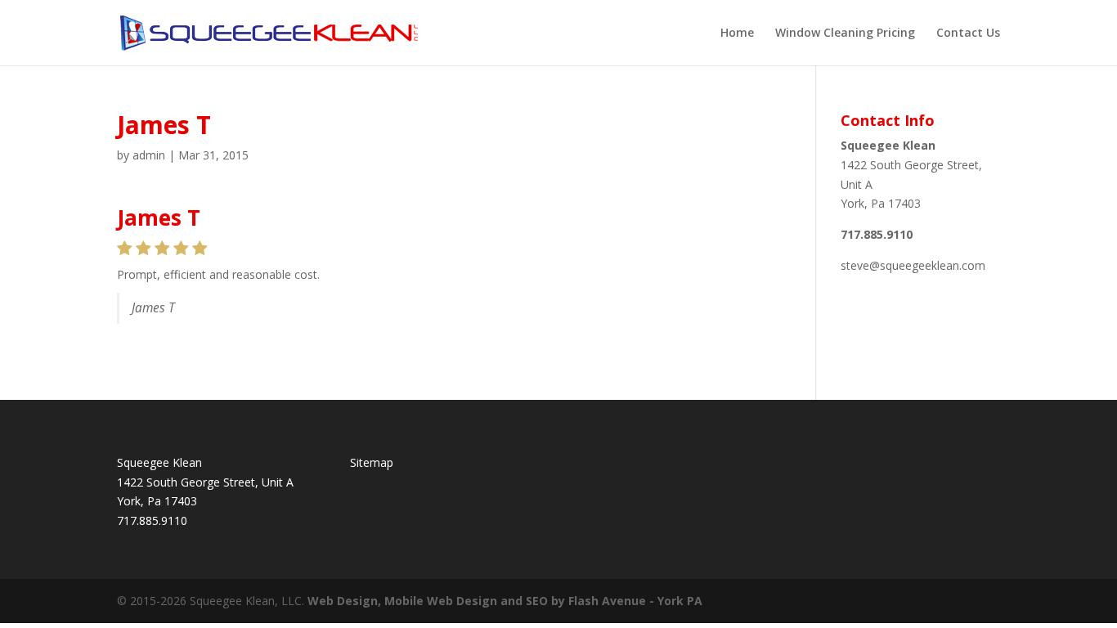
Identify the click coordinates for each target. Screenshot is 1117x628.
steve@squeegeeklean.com (913, 265)
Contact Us (968, 33)
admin (148, 155)
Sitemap (371, 462)
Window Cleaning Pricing (845, 33)
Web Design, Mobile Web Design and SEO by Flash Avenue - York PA (504, 600)
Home (737, 33)
